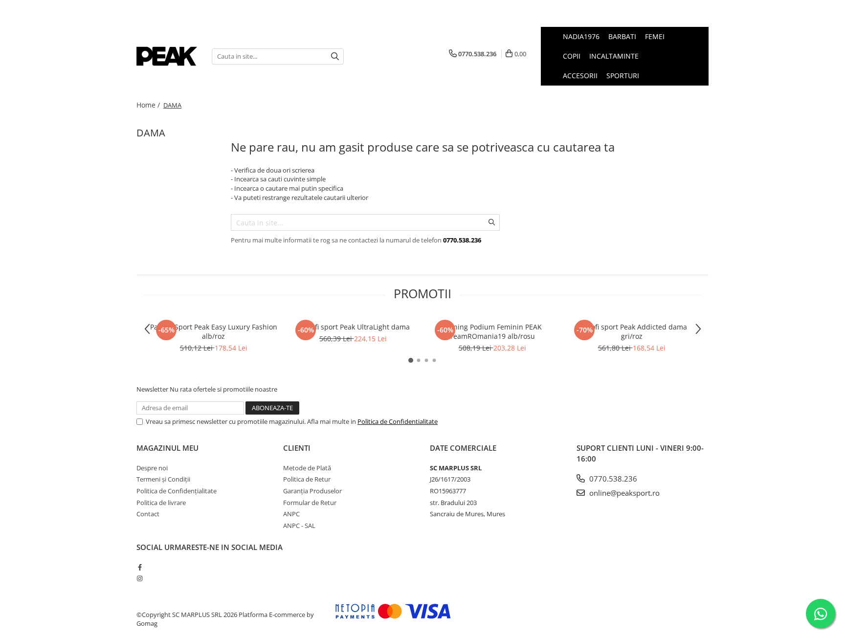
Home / (149, 105)
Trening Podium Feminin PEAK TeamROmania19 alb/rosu (492, 331)
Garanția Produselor (312, 490)
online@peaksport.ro (623, 493)
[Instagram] (139, 578)
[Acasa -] (166, 56)
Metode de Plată (307, 467)
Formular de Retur (309, 502)
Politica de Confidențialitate (176, 490)
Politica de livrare (161, 502)
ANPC (291, 513)
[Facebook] (139, 567)
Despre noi (152, 467)
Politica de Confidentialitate (397, 421)
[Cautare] (335, 56)
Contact (147, 513)
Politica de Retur (307, 479)
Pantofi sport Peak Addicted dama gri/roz (632, 331)
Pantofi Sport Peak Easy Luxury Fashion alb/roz (213, 331)
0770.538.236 (612, 479)
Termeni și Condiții (163, 479)
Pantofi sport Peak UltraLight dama (353, 326)
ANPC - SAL (299, 525)
